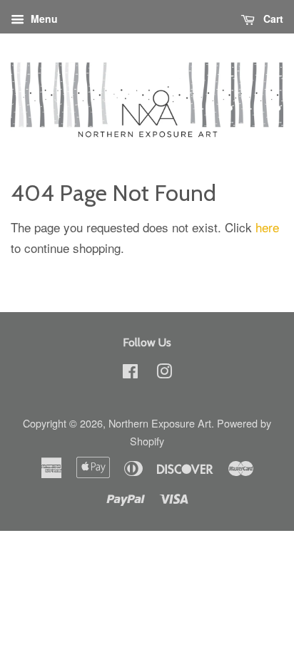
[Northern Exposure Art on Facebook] (130, 373)
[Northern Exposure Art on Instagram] (164, 373)
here (267, 227)
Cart (271, 18)
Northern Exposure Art (159, 422)
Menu (43, 18)
